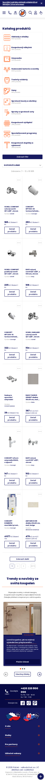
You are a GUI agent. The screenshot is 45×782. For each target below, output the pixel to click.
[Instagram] (29, 703)
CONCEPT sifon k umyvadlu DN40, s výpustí (11, 460)
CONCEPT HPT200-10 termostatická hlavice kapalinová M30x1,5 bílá (10, 334)
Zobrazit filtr (22, 157)
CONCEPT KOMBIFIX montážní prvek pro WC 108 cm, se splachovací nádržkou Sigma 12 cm (11, 523)
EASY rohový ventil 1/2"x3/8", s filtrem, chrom (33, 271)
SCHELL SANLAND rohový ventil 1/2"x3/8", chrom (33, 334)
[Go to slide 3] (24, 668)
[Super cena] (18, 180)
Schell (12, 214)
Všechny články (23, 674)
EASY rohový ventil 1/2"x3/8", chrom (32, 460)
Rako (33, 402)
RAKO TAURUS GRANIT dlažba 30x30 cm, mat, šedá (32, 397)
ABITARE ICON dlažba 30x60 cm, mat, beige (33, 523)
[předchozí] (6, 674)
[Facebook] (23, 703)
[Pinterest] (35, 703)
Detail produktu (12, 230)
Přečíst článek (22, 662)
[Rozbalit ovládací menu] (41, 776)
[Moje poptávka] (40, 12)
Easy (32, 277)
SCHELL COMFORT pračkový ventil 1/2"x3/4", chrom (11, 271)
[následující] (39, 674)
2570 (33, 566)
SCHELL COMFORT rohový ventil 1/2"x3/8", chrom (11, 209)
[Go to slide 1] (20, 668)
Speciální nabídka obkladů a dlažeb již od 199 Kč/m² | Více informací (19, 3)
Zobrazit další (22, 559)
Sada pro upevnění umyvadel (8, 397)
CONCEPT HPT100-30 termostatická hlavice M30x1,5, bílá (33, 209)
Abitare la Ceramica (32, 530)
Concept (34, 214)
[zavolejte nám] (10, 12)
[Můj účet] (35, 12)
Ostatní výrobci (9, 406)
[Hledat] (30, 12)
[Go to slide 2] (22, 668)
